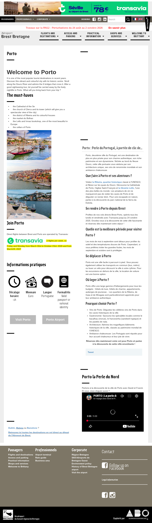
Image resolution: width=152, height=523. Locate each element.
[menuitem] (49, 36)
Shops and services (18, 463)
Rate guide (40, 457)
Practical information (18, 460)
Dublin (11, 428)
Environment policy (81, 463)
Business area (42, 460)
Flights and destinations (20, 454)
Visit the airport (79, 472)
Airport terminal (43, 454)
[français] (135, 19)
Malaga (19, 428)
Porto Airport (55, 319)
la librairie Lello (126, 188)
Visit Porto (22, 319)
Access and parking (18, 457)
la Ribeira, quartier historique (107, 182)
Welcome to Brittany (18, 466)
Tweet (91, 352)
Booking (85, 19)
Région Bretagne (80, 454)
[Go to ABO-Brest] (19, 36)
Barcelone (32, 428)
